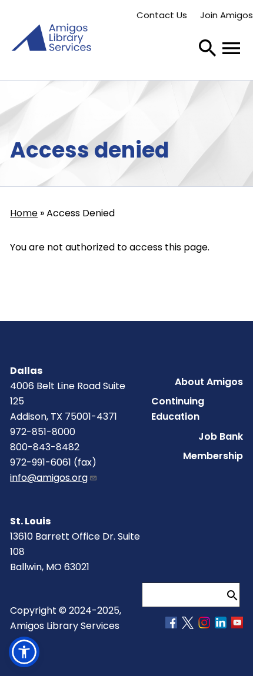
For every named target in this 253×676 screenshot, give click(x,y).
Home (24, 213)
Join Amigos (226, 15)
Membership (213, 456)
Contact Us (162, 15)
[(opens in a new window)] (171, 625)
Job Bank (220, 436)
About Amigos (209, 382)
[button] (24, 652)
